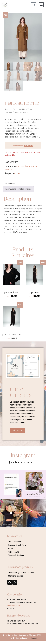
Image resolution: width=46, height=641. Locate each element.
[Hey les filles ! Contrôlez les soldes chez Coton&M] (11, 513)
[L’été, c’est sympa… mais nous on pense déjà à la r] (11, 484)
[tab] (10, 183)
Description (10, 184)
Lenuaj (34, 638)
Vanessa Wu (13, 552)
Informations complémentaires (18, 189)
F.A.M (10, 548)
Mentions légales (15, 576)
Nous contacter (13, 605)
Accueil (8, 109)
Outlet (17, 173)
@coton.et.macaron (23, 462)
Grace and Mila (19, 109)
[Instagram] (14, 582)
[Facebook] (9, 582)
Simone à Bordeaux (16, 555)
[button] (41, 4)
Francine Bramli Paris (17, 545)
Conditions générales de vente (21, 572)
